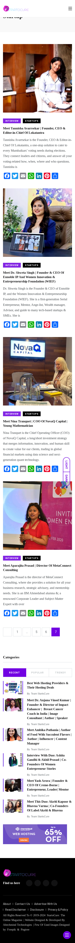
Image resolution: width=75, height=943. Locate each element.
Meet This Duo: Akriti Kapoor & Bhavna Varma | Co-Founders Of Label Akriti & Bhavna (49, 806)
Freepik (11, 929)
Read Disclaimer (15, 909)
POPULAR (37, 672)
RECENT (14, 672)
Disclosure (37, 909)
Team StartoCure (40, 693)
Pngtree (25, 929)
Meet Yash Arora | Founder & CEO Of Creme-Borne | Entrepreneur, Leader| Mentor (48, 785)
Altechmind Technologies (17, 924)
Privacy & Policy (58, 909)
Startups (31, 121)
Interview (12, 121)
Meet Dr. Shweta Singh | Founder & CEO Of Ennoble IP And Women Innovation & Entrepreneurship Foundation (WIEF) (33, 277)
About (7, 903)
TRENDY (60, 672)
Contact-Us (22, 903)
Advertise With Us (45, 903)
